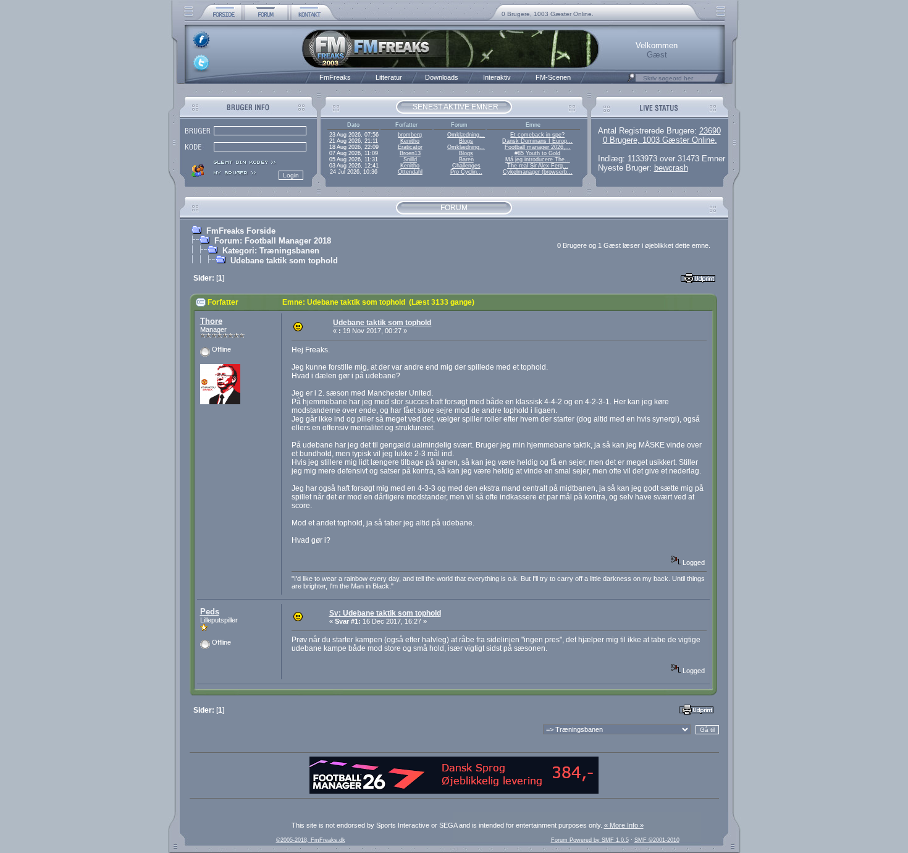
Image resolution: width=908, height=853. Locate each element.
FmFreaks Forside (240, 231)
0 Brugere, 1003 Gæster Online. (548, 14)
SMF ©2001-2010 (656, 840)
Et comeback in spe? (537, 135)
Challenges (466, 166)
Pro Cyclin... (466, 172)
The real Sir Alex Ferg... (537, 166)
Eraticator (410, 147)
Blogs (466, 141)
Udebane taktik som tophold (284, 260)
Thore (211, 321)
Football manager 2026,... (538, 147)
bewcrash (671, 167)
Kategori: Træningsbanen (270, 250)
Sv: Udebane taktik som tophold (385, 613)
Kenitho (409, 141)
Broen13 (410, 153)
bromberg (410, 135)
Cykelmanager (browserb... (538, 172)
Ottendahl (410, 172)
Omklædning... (466, 135)
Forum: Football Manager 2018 (272, 240)
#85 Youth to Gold (537, 153)
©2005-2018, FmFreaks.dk (310, 840)
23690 (710, 130)
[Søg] (631, 81)
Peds (209, 611)
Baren (466, 159)
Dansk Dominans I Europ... (537, 141)
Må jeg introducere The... (537, 159)
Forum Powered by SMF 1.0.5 (590, 840)
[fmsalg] (454, 791)
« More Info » (624, 825)
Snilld (410, 159)
